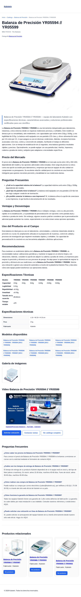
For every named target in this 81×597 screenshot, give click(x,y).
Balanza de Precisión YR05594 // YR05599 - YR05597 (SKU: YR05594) (13, 353)
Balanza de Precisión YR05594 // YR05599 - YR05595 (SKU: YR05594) (39, 342)
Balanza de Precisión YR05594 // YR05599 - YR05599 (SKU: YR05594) (66, 353)
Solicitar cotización (11, 433)
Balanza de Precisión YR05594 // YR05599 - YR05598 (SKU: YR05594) (39, 353)
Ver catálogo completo (52, 433)
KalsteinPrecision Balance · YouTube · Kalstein (23, 427)
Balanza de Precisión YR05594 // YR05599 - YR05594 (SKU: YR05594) (13, 342)
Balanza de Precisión (15, 36)
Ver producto (9, 572)
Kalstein (8, 6)
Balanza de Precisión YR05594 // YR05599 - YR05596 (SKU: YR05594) (66, 342)
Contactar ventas (31, 433)
